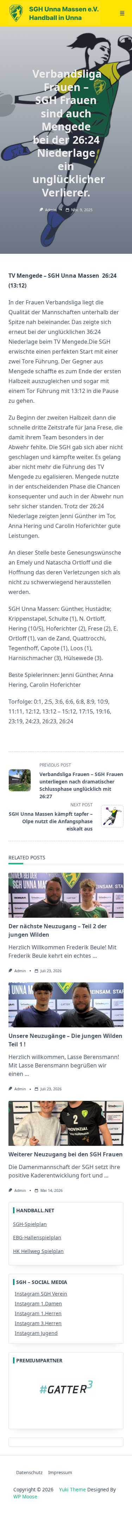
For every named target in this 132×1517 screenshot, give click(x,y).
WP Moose (25, 1496)
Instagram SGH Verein (41, 1293)
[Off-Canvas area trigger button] (122, 13)
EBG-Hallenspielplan (37, 1237)
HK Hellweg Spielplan (38, 1251)
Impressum (60, 1472)
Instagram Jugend (36, 1333)
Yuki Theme (72, 1489)
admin (50, 209)
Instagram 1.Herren (38, 1313)
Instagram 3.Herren (38, 1323)
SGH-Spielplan (30, 1224)
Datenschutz (29, 1472)
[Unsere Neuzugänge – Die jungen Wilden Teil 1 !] (66, 1004)
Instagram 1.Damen (38, 1303)
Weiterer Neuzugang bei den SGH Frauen (65, 1154)
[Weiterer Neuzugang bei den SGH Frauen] (66, 1123)
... (95, 956)
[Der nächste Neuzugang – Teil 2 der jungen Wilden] (66, 895)
